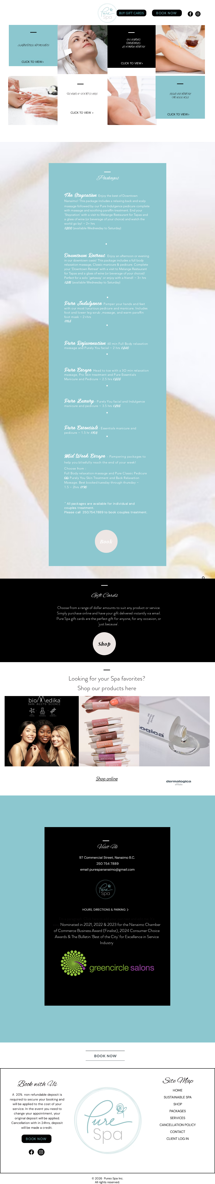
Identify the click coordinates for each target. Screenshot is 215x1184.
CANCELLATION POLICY (178, 1125)
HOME (177, 1090)
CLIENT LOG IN (177, 1138)
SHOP (177, 1104)
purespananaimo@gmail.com (112, 869)
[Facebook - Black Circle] (190, 14)
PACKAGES (177, 1111)
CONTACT (177, 1132)
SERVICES (177, 1118)
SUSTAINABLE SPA (178, 1097)
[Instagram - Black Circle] (198, 14)
